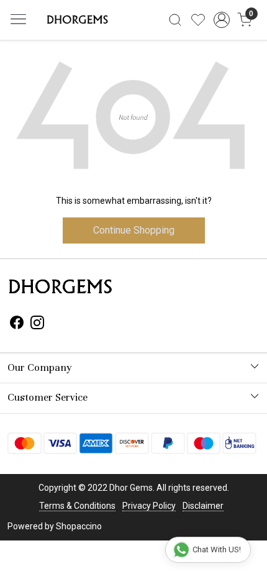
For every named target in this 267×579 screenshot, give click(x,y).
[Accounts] (221, 20)
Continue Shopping (133, 230)
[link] (175, 19)
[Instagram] (37, 324)
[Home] (76, 20)
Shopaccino (79, 526)
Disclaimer (203, 506)
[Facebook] (16, 324)
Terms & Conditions (77, 506)
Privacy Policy (149, 506)
